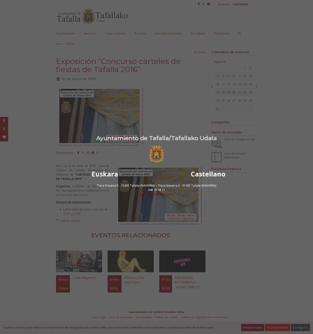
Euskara (105, 174)
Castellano (208, 174)
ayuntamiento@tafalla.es (156, 194)
